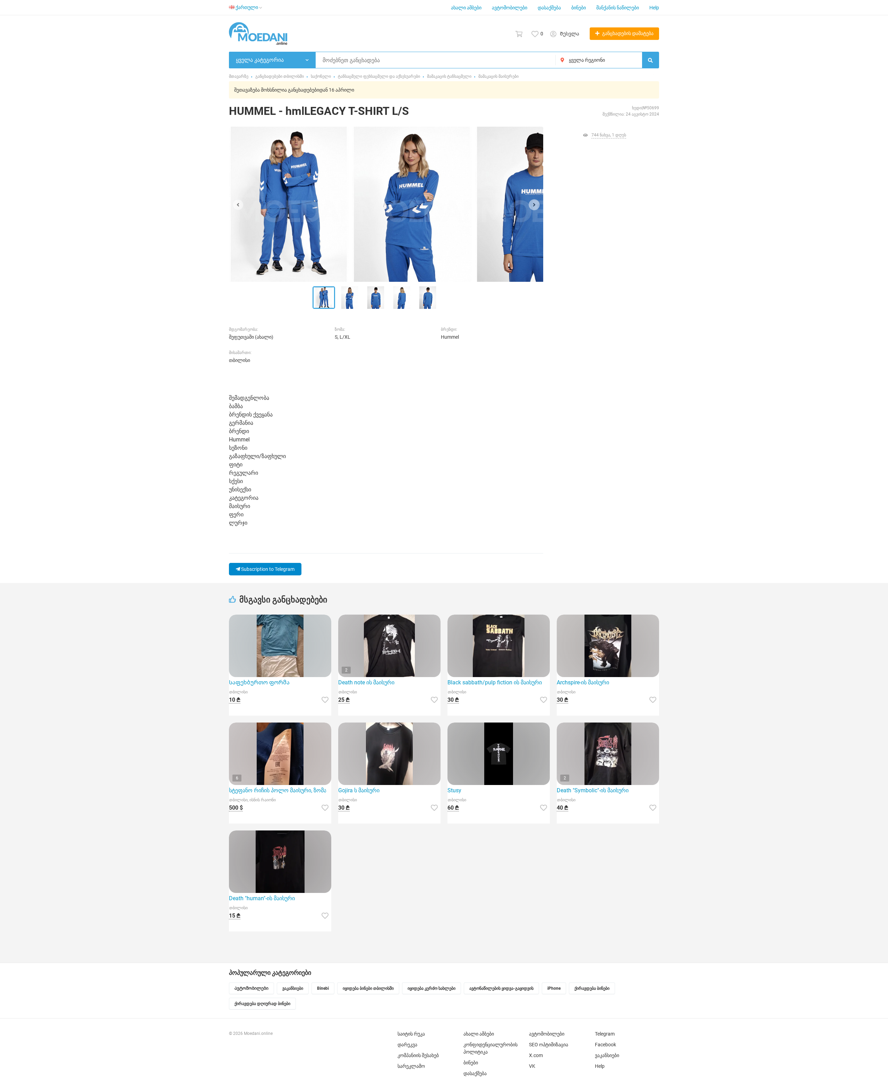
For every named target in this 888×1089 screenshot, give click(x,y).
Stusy (454, 790)
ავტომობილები (509, 7)
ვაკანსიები (607, 1055)
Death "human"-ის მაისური (262, 898)
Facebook (605, 1044)
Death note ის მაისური (366, 682)
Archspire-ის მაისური (583, 682)
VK (532, 1066)
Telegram (605, 1034)
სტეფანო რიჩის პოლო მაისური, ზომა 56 (280, 790)
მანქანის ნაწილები (617, 7)
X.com (536, 1055)
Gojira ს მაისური (358, 790)
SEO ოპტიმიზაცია (548, 1044)
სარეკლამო (411, 1066)
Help (654, 7)
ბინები (578, 7)
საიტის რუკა (411, 1034)
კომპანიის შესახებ (418, 1055)
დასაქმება (549, 7)
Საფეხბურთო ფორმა (259, 682)
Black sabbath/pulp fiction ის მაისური (494, 682)
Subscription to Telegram (267, 569)
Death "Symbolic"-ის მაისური (593, 790)
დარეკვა (407, 1044)
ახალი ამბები (466, 7)
